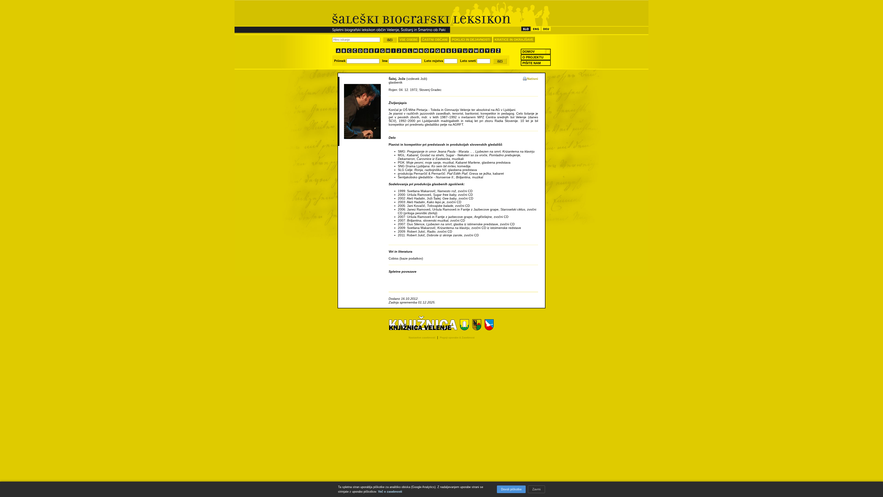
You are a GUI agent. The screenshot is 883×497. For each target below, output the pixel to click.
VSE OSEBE (408, 39)
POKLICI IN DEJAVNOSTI (471, 39)
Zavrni (536, 489)
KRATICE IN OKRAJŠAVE (514, 39)
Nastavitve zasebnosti (422, 337)
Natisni (532, 79)
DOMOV (528, 51)
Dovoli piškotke (511, 489)
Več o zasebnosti (390, 491)
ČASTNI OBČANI (434, 39)
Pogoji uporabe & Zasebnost (457, 337)
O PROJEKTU (532, 57)
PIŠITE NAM (531, 63)
